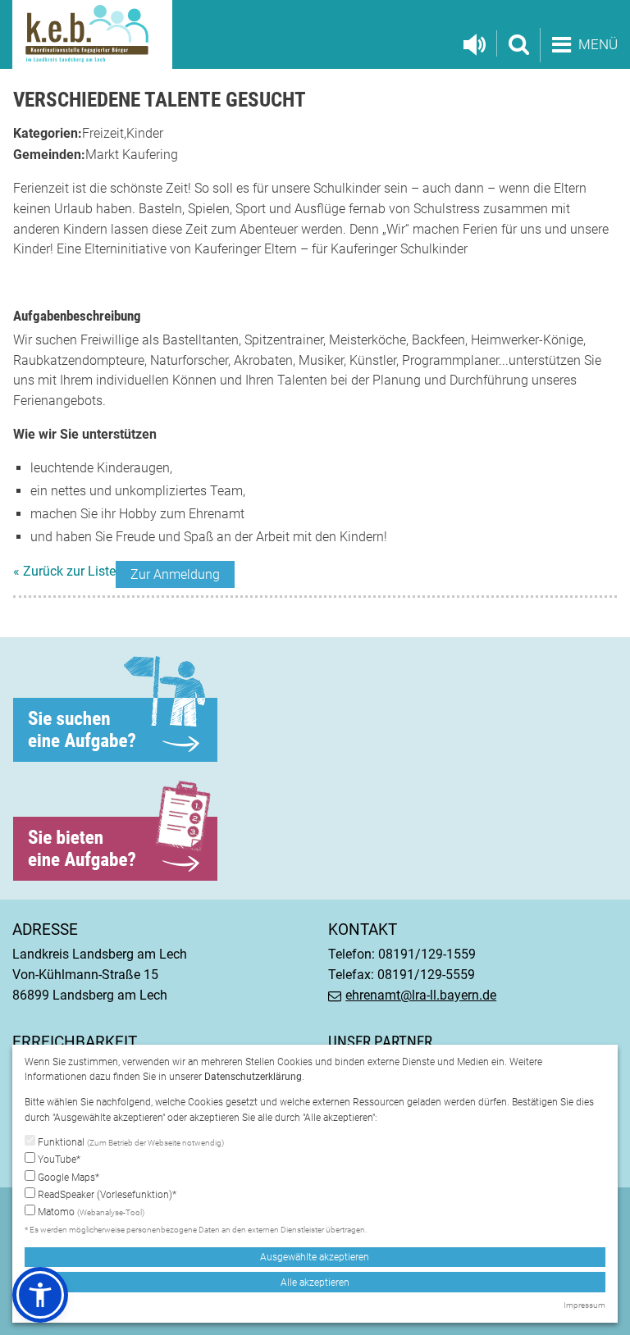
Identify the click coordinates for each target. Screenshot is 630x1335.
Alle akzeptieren (315, 1282)
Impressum (584, 1305)
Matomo (89, 1212)
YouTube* (57, 1159)
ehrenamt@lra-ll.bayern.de (420, 995)
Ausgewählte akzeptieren (314, 1257)
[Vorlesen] (474, 45)
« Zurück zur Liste (64, 571)
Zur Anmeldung (175, 574)
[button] (40, 1295)
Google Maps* (67, 1177)
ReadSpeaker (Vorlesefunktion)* (105, 1195)
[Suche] (518, 43)
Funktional (129, 1142)
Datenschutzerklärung (253, 1076)
